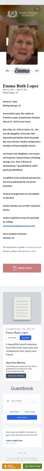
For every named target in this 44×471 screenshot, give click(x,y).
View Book (12, 338)
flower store (30, 251)
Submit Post (22, 417)
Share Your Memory (16, 376)
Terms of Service (28, 460)
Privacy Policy (15, 460)
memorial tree (32, 247)
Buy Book (25, 338)
